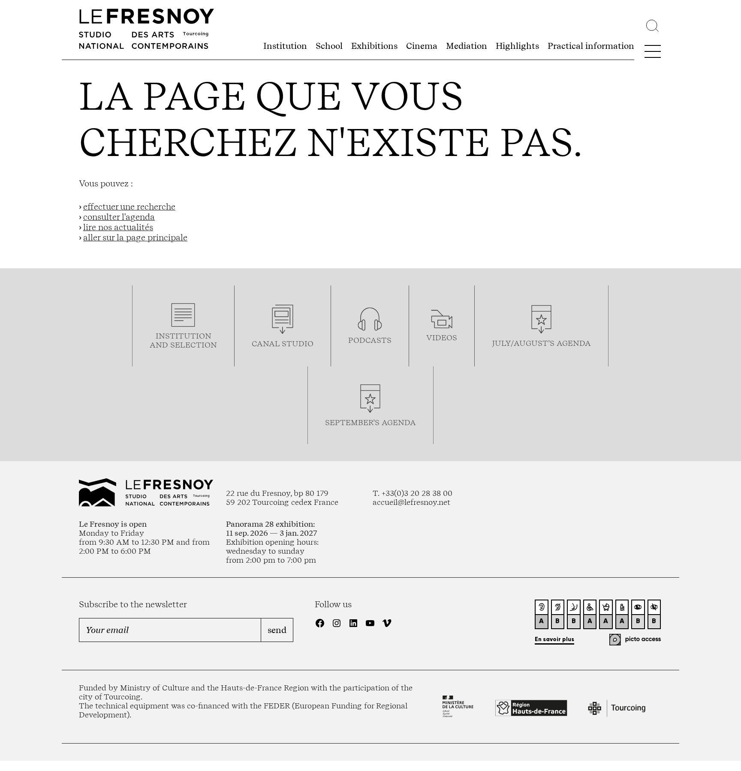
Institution (285, 46)
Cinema (421, 46)
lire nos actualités (118, 227)
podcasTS (370, 340)
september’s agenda (370, 422)
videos (441, 337)
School (329, 46)
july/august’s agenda (541, 343)
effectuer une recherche (129, 206)
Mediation (466, 46)
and (160, 344)
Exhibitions (374, 46)
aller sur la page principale (135, 237)
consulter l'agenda (119, 217)
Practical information (591, 46)
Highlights (517, 46)
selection (193, 344)
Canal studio (282, 343)
